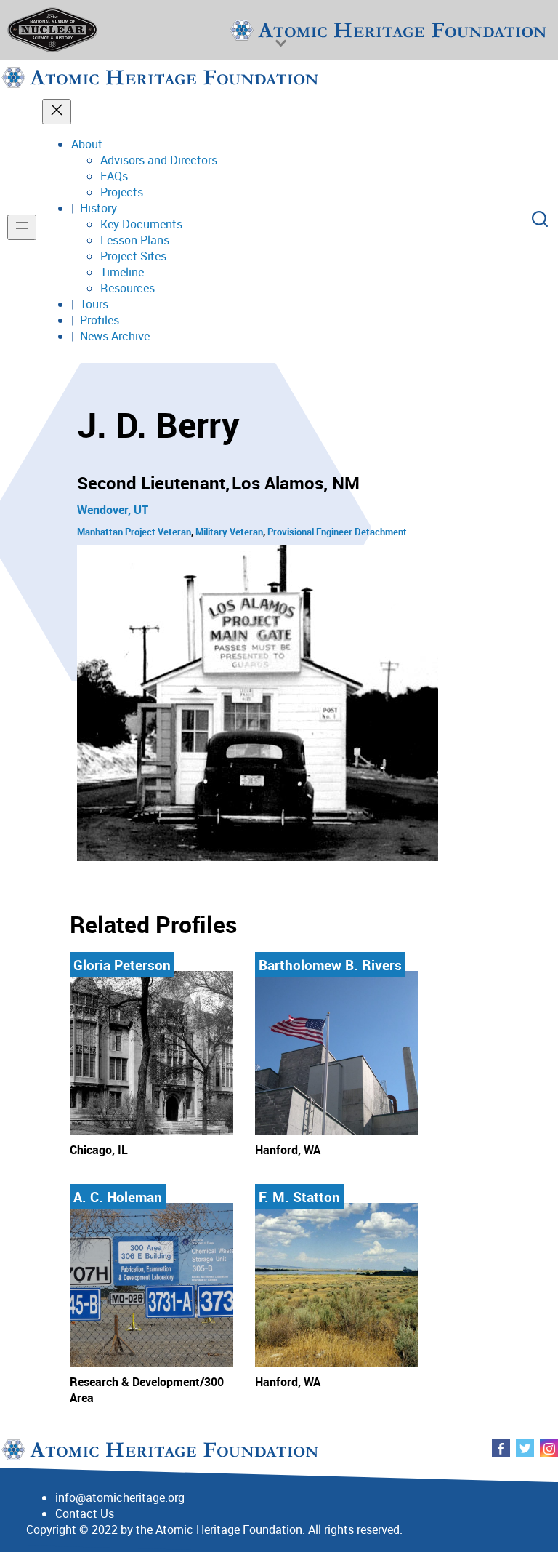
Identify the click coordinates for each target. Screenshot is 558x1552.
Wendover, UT (112, 510)
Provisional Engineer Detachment (337, 531)
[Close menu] (56, 111)
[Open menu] (21, 227)
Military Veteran (229, 531)
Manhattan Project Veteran (134, 531)
